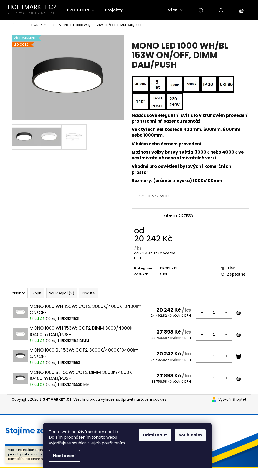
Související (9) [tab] (61, 293)
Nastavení (64, 456)
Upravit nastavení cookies (143, 399)
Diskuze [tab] (88, 293)
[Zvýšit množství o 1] (226, 312)
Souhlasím (190, 435)
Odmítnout (155, 435)
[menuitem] (81, 10)
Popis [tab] (37, 293)
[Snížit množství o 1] (202, 312)
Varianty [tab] (17, 293)
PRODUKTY (168, 268)
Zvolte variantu (153, 196)
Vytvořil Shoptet (232, 399)
